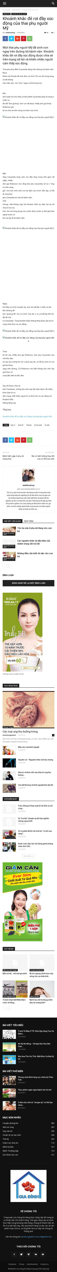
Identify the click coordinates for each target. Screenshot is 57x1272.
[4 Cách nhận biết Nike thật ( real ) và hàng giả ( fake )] (15, 989)
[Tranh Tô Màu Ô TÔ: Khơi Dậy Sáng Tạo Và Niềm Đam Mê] (9, 1034)
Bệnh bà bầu (34, 996)
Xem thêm (27, 856)
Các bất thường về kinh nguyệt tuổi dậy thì (35, 785)
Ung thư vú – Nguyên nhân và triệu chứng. (36, 760)
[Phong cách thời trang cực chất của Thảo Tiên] (9, 1080)
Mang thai (16, 10)
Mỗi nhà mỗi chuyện (10, 970)
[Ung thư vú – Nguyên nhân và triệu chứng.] (9, 762)
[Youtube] (42, 1254)
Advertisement (32, 1264)
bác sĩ (13, 425)
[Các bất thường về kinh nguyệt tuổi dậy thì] (9, 788)
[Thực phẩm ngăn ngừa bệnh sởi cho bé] (9, 1093)
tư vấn (47, 425)
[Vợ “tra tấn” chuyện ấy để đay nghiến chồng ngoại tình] (9, 821)
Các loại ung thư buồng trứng (20, 731)
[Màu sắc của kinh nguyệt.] (9, 750)
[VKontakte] (35, 1254)
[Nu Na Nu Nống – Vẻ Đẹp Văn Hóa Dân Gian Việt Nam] (9, 1047)
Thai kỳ (28, 425)
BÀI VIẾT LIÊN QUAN (12, 521)
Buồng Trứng (8, 727)
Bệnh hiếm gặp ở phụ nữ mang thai (13, 457)
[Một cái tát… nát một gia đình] (15, 962)
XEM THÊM (28, 521)
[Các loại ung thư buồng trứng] (28, 709)
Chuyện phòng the (36, 970)
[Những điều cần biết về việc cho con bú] (9, 556)
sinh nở (20, 425)
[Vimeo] (28, 1254)
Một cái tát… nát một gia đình (15, 973)
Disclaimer (12, 1264)
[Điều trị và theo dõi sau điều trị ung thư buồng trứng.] (9, 775)
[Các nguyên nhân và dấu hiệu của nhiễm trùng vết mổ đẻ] (9, 543)
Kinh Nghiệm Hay (9, 996)
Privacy (21, 1264)
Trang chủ (6, 10)
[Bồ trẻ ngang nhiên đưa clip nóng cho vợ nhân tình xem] (42, 962)
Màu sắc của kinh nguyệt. (29, 747)
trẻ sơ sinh (38, 425)
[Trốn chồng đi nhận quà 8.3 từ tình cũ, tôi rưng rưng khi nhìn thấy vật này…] (9, 809)
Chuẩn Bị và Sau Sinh (30, 10)
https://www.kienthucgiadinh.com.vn (28, 489)
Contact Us (44, 1264)
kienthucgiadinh (9, 735)
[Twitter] (21, 1254)
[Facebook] (14, 1254)
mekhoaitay (10, 33)
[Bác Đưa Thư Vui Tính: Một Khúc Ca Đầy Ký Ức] (9, 1059)
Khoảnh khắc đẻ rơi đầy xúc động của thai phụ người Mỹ (27, 416)
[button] (53, 3)
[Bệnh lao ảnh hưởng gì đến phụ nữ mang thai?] (42, 989)
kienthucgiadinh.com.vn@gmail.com (36, 1236)
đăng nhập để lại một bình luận (28, 583)
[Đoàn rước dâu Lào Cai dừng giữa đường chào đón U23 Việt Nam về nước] (9, 847)
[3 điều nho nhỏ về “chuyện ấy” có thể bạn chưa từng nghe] (9, 1105)
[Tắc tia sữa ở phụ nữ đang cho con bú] (9, 531)
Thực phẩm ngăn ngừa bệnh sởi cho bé (34, 1090)
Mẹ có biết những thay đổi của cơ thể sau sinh (43, 457)
